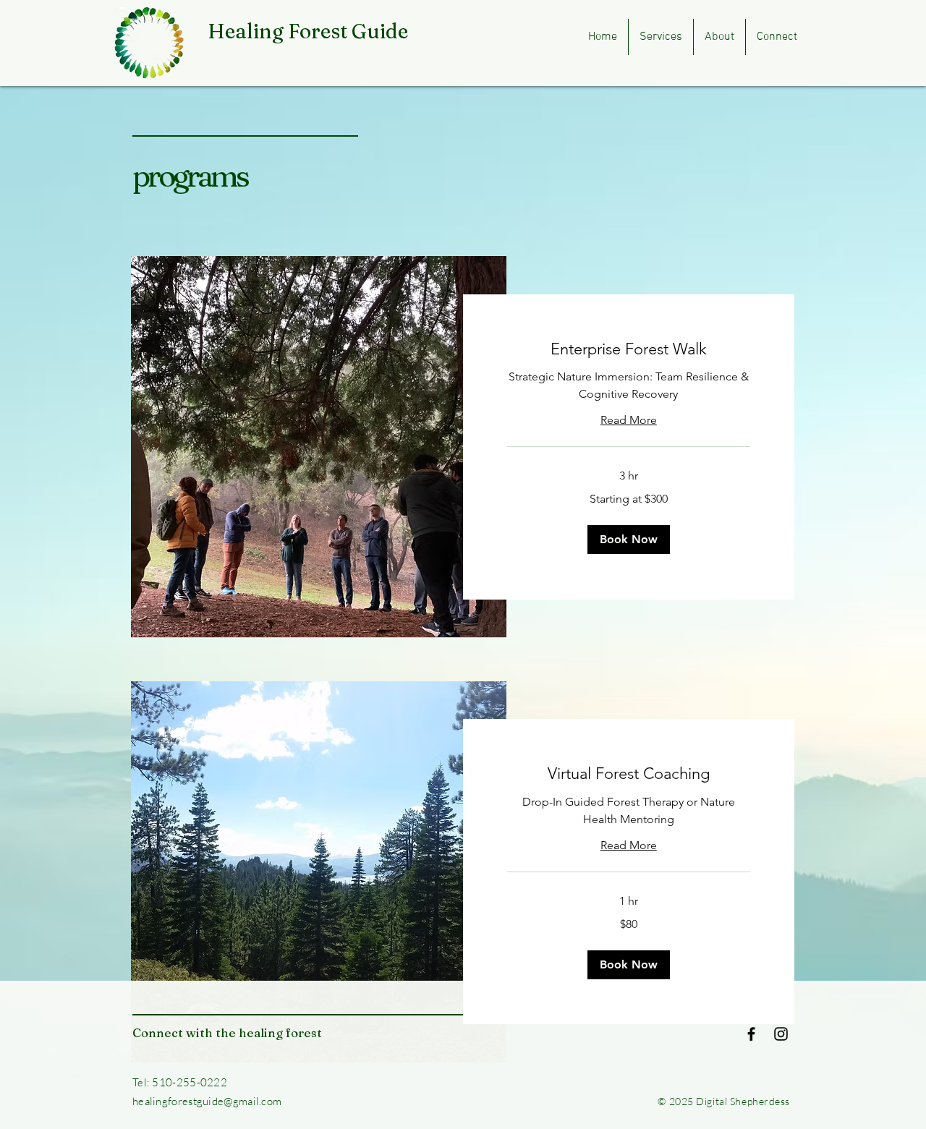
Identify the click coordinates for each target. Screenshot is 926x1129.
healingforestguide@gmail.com (206, 1101)
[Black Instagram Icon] (781, 1034)
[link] (629, 348)
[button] (628, 539)
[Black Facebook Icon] (751, 1034)
